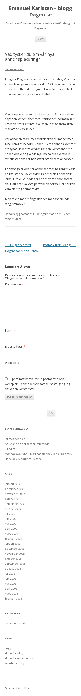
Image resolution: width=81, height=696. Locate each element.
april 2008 (11, 588)
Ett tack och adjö (15, 439)
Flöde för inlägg (14, 653)
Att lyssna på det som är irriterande (27, 444)
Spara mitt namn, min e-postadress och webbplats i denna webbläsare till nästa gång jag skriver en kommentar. (37, 384)
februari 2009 (13, 539)
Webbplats (12, 363)
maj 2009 (10, 524)
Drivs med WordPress (18, 688)
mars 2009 (11, 534)
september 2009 (15, 504)
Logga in (10, 648)
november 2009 (15, 494)
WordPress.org (14, 663)
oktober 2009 (13, 499)
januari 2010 (12, 484)
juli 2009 (10, 514)
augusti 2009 (13, 509)
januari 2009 (12, 543)
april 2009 (11, 529)
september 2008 (15, 563)
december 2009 (14, 489)
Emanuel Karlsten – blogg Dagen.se (40, 11)
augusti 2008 (13, 568)
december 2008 (14, 548)
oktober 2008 (13, 558)
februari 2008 (13, 598)
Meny (40, 38)
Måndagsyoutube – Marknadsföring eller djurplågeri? (38, 454)
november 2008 (15, 553)
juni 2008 (10, 578)
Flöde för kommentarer (19, 658)
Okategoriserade (45, 214)
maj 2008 (10, 583)
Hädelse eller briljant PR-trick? (23, 459)
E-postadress (15, 346)
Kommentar (14, 284)
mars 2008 (11, 593)
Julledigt (10, 449)
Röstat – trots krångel (59, 245)
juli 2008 (10, 573)
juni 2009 (10, 519)
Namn (10, 330)
